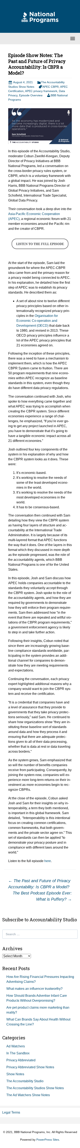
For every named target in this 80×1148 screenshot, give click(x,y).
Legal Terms (11, 1112)
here (47, 861)
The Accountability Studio (24, 1081)
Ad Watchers (15, 1046)
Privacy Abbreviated (20, 1060)
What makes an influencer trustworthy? (34, 988)
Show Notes (15, 1074)
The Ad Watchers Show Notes (28, 1095)
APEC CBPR (50, 86)
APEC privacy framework (41, 91)
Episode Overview (30, 95)
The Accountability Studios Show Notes (35, 1088)
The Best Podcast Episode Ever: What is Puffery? (42, 896)
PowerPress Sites (47, 1139)
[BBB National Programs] (40, 17)
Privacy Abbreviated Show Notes (30, 1067)
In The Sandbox (18, 1053)
